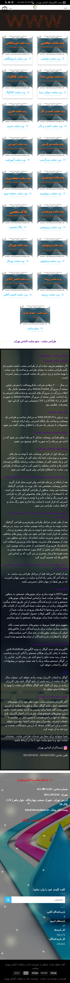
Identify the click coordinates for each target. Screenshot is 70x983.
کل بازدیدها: (59, 930)
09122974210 (30, 755)
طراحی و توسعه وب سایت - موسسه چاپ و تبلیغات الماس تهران (35, 978)
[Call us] (6, 2)
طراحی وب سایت (20, 573)
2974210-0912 (51, 794)
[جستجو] (10, 9)
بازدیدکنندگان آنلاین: (55, 912)
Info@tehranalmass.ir (37, 809)
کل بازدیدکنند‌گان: (56, 939)
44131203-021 (44, 789)
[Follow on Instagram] (12, 2)
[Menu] (66, 9)
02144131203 (47, 755)
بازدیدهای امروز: (57, 921)
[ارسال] (8, 900)
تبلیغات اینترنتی (59, 721)
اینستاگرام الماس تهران (50, 747)
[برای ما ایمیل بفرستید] (9, 2)
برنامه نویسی (37, 526)
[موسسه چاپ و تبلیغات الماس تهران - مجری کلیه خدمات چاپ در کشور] (35, 7)
